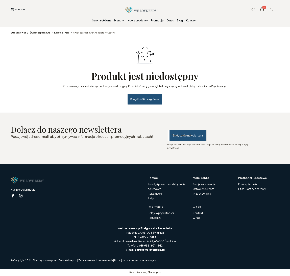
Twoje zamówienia (204, 184)
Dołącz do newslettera (188, 135)
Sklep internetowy (143, 272)
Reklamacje (155, 193)
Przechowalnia (202, 193)
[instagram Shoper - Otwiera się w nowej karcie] (21, 196)
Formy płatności (248, 184)
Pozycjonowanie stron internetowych (135, 260)
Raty (151, 198)
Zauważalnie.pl (66, 260)
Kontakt (198, 213)
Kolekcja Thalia (61, 32)
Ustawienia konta (203, 189)
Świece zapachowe (40, 32)
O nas (196, 217)
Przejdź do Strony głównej (144, 99)
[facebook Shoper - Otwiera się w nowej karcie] (13, 196)
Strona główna (18, 32)
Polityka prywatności (161, 213)
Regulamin (154, 217)
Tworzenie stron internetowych (95, 260)
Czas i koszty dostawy (252, 189)
